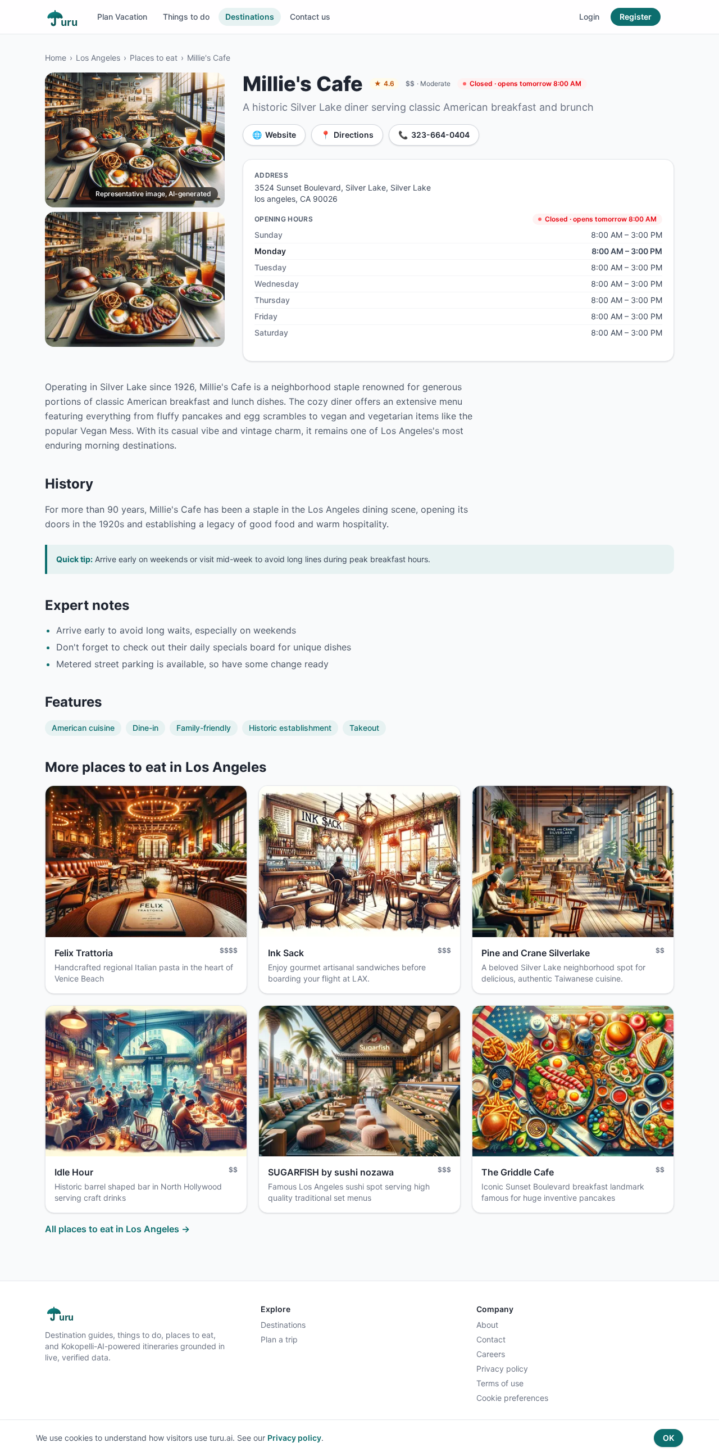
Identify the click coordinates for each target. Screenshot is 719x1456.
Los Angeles (98, 57)
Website (274, 134)
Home (55, 57)
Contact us (310, 16)
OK (668, 1438)
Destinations (249, 16)
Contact (491, 1339)
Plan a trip (279, 1339)
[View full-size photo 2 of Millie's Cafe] (135, 279)
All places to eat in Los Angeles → (117, 1229)
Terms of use (500, 1383)
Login (589, 16)
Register (636, 16)
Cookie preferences (512, 1398)
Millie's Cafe (208, 57)
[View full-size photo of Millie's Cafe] (135, 140)
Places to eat (154, 57)
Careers (490, 1354)
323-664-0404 (434, 134)
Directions (347, 134)
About (487, 1325)
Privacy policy (502, 1368)
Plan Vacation (122, 16)
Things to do (186, 16)
